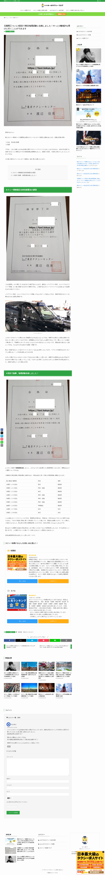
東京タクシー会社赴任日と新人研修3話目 (87, 168)
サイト (8, 791)
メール (9, 785)
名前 (8, 778)
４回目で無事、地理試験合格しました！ (25, 175)
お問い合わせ (58, 869)
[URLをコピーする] (66, 640)
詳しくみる (22, 581)
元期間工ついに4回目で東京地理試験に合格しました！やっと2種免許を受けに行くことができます (88, 180)
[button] (9, 640)
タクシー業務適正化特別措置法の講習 (24, 172)
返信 (9, 746)
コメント (10, 756)
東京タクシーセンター (28, 632)
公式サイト (53, 581)
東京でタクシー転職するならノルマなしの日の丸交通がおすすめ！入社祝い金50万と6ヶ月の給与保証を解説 (88, 163)
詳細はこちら (61, 14)
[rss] (98, 1)
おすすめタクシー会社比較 (85, 31)
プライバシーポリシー (48, 869)
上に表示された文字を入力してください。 (17, 802)
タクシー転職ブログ (10, 31)
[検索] (100, 1)
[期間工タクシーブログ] (52, 5)
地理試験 (20, 632)
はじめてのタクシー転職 (84, 35)
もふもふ (13, 724)
